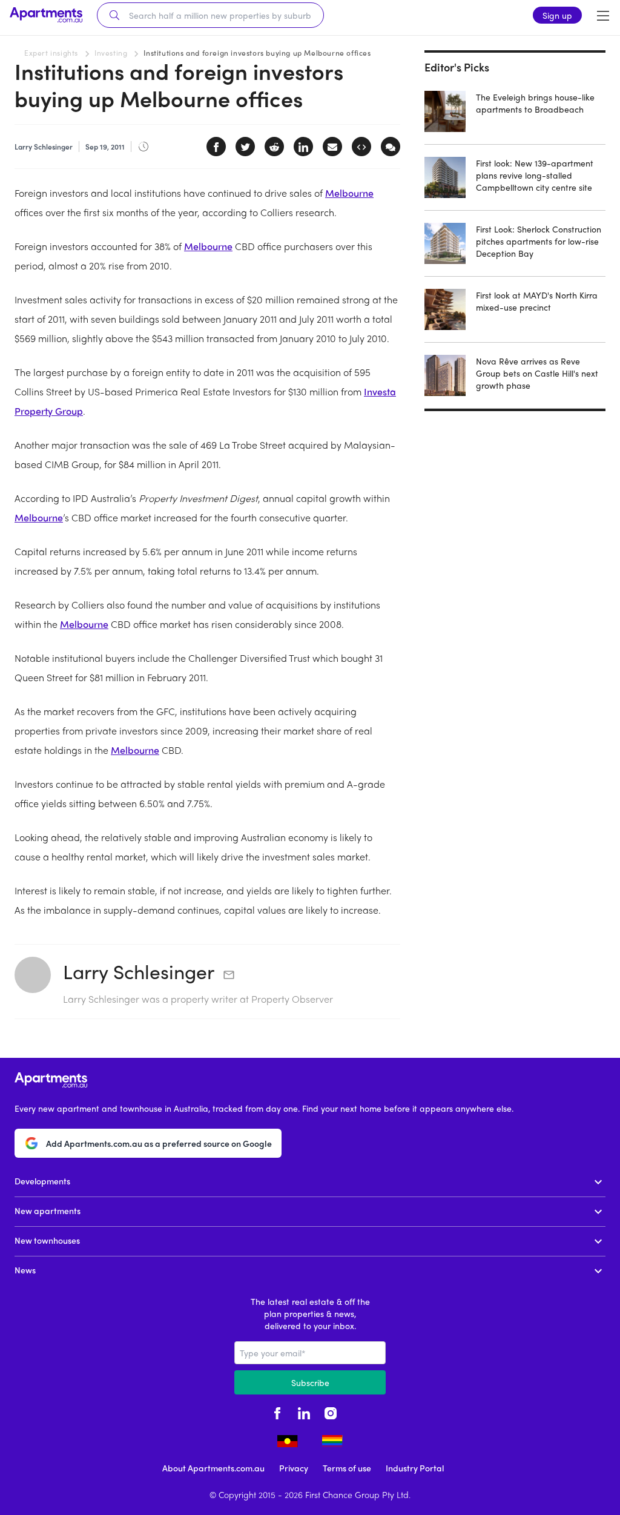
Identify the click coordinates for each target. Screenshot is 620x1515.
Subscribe (310, 1382)
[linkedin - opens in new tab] (304, 1411)
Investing (110, 52)
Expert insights (51, 52)
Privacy (293, 1468)
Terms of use (347, 1468)
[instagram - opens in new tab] (330, 1411)
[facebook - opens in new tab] (277, 1411)
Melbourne (349, 193)
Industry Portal (415, 1468)
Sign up (557, 15)
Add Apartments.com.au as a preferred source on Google (159, 1143)
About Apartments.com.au (213, 1468)
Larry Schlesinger (138, 971)
